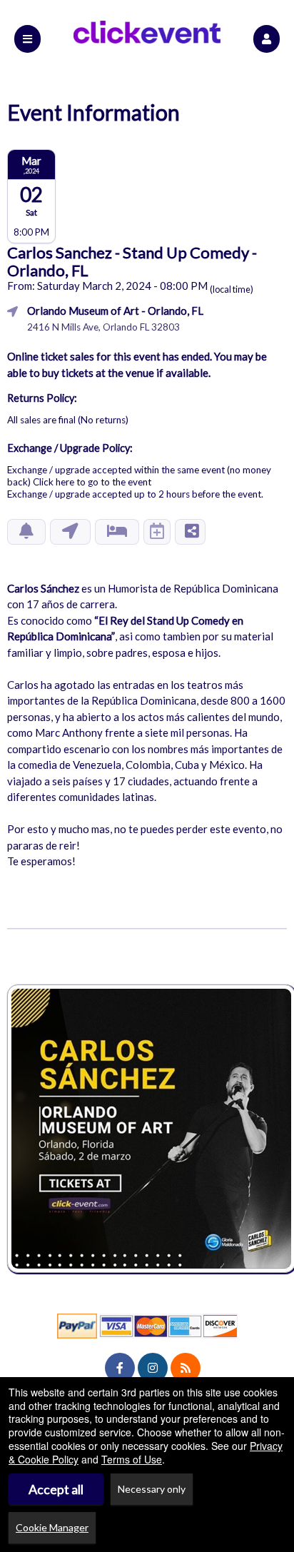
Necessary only (152, 1489)
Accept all (56, 1489)
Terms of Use (131, 1459)
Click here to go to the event (92, 482)
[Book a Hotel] (117, 532)
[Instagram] (152, 1367)
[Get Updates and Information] (26, 532)
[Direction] (70, 532)
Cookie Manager (52, 1527)
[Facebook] (119, 1367)
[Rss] (185, 1367)
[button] (266, 39)
